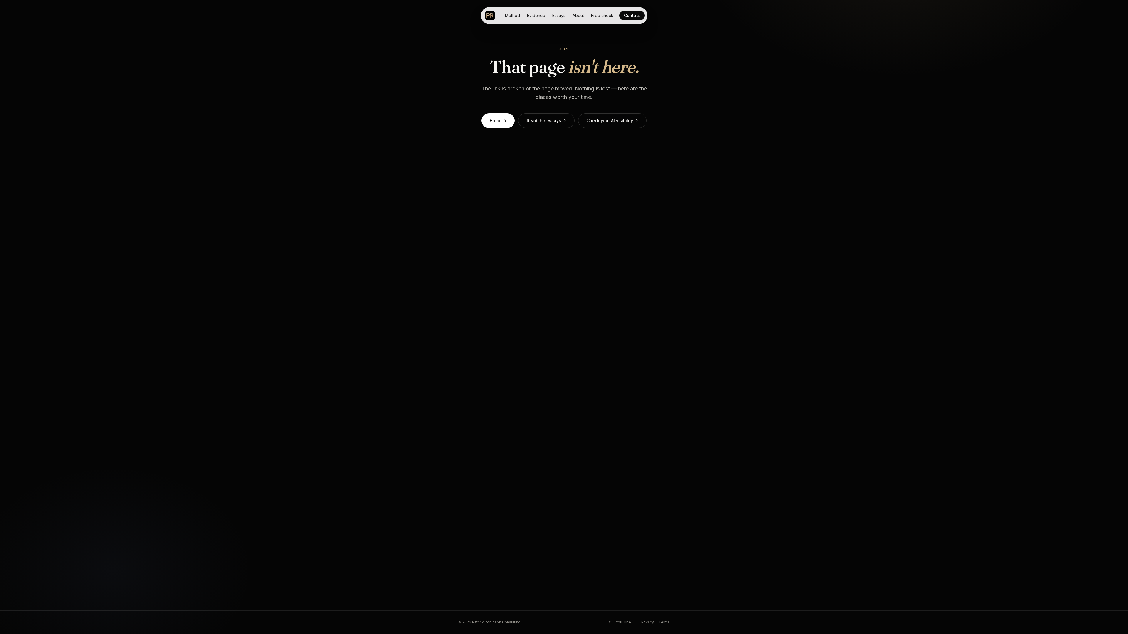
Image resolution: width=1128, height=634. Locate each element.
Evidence (536, 15)
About (578, 15)
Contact (632, 15)
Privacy (647, 622)
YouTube (623, 622)
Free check (602, 15)
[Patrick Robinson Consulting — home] (490, 15)
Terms (664, 622)
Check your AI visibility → (612, 120)
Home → (498, 120)
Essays (558, 15)
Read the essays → (546, 120)
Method (512, 15)
